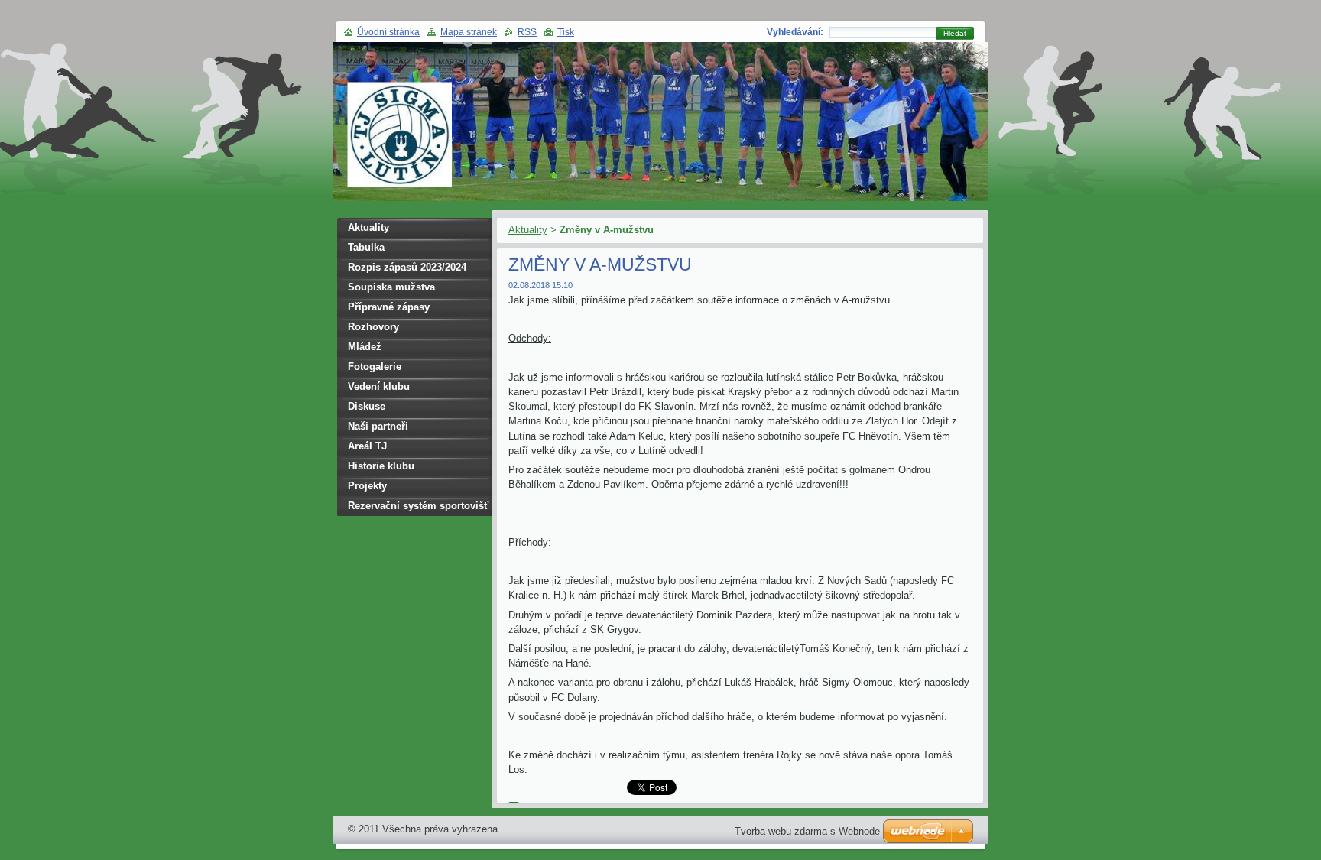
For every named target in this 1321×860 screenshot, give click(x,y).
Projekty (367, 486)
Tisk (565, 32)
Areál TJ (367, 446)
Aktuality (527, 229)
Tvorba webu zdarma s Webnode (807, 831)
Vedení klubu (379, 386)
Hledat (954, 33)
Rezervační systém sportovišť (418, 505)
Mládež (364, 346)
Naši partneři (378, 426)
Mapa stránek (468, 32)
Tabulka (366, 247)
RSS (527, 32)
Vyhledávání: (795, 32)
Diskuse (366, 406)
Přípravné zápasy (389, 307)
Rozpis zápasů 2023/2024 (407, 267)
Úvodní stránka (388, 32)
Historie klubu (381, 466)
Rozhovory (373, 327)
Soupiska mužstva (391, 287)
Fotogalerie (374, 366)
